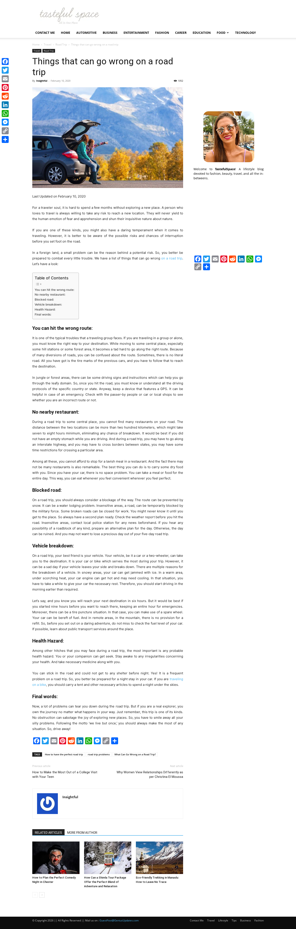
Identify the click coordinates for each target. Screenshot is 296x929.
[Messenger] (5, 122)
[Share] (5, 139)
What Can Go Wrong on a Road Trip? (135, 754)
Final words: (43, 314)
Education (202, 33)
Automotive (86, 33)
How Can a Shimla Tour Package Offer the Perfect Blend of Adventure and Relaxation (105, 882)
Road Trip (61, 44)
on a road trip (171, 258)
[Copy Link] (5, 130)
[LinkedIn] (5, 104)
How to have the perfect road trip (64, 754)
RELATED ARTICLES (48, 832)
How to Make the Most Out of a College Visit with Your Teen (64, 774)
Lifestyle (223, 920)
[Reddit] (5, 96)
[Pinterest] (5, 87)
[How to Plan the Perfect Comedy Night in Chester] (56, 858)
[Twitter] (5, 70)
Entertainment (136, 33)
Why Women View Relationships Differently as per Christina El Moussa (150, 774)
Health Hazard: (45, 309)
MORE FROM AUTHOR (82, 832)
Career (181, 33)
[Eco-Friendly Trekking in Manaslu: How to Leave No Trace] (159, 858)
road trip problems (99, 754)
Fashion (162, 33)
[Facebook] (5, 61)
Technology (245, 33)
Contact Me (45, 33)
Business (110, 33)
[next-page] (42, 895)
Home (65, 33)
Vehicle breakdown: (48, 304)
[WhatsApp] (5, 113)
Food (221, 33)
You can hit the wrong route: (54, 289)
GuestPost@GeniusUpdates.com (119, 920)
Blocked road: (44, 299)
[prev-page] (35, 895)
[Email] (5, 78)
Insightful (41, 80)
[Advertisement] (229, 76)
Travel (47, 44)
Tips (234, 920)
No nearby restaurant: (50, 294)
